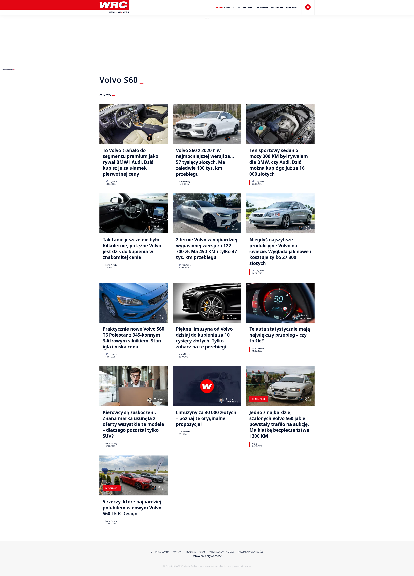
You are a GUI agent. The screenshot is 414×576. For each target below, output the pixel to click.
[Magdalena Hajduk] (149, 400)
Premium (262, 7)
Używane (113, 181)
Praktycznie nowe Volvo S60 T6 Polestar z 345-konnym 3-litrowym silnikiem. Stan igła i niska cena (133, 338)
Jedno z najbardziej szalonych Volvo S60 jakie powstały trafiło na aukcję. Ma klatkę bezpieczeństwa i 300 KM (279, 424)
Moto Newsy (184, 181)
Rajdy (254, 443)
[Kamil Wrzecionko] (149, 138)
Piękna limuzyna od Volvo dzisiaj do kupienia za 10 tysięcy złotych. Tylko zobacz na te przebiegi (204, 338)
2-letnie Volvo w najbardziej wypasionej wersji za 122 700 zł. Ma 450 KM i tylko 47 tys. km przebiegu (206, 248)
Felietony (277, 7)
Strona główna (160, 551)
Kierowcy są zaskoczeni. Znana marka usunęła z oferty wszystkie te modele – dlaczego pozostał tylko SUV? (133, 424)
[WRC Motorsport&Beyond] (114, 14)
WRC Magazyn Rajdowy (221, 551)
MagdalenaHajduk (159, 400)
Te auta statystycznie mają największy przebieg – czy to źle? (279, 335)
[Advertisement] (60, 43)
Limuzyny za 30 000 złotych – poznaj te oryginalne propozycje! (206, 418)
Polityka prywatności (250, 551)
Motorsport (246, 7)
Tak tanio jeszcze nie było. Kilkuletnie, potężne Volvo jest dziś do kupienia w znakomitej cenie (132, 248)
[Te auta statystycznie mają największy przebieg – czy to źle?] (280, 303)
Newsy (224, 7)
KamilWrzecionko (159, 138)
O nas (202, 551)
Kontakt (178, 551)
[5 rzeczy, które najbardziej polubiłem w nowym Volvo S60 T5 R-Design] (133, 475)
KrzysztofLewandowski (305, 317)
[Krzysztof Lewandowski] (294, 316)
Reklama (291, 7)
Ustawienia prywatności (207, 556)
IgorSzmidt (235, 138)
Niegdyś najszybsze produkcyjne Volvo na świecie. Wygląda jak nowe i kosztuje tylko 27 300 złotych (280, 251)
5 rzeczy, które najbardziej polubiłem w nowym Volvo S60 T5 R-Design (132, 507)
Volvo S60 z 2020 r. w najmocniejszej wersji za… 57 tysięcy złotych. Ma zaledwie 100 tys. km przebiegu (205, 162)
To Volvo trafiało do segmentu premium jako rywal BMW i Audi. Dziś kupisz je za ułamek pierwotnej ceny (130, 162)
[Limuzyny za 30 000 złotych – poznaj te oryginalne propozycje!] (207, 386)
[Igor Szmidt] (227, 138)
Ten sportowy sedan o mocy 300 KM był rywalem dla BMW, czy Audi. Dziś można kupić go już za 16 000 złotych (278, 162)
